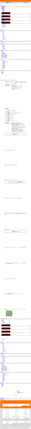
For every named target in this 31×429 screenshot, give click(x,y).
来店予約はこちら (4, 25)
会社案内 (2, 5)
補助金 (3, 376)
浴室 (3, 27)
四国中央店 (4, 48)
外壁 (4, 351)
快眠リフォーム (4, 61)
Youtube (3, 64)
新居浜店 (3, 18)
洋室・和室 (3, 13)
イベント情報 (4, 377)
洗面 (3, 340)
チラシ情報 (4, 361)
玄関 (3, 32)
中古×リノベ (16, 413)
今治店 (3, 19)
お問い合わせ (2, 22)
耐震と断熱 (26, 413)
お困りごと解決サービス (7, 416)
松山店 (3, 68)
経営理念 (4, 322)
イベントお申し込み (4, 24)
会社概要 (4, 321)
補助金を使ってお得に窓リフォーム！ (16, 416)
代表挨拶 (3, 6)
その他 (3, 381)
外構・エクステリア (4, 16)
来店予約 (7, 423)
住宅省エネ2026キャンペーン (26, 416)
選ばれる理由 (7, 413)
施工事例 (4, 65)
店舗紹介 (3, 8)
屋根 (2, 15)
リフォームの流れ (3, 21)
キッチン (3, 11)
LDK (3, 33)
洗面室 (3, 12)
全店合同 (4, 45)
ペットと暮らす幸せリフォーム (6, 374)
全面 (2, 9)
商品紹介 (4, 62)
